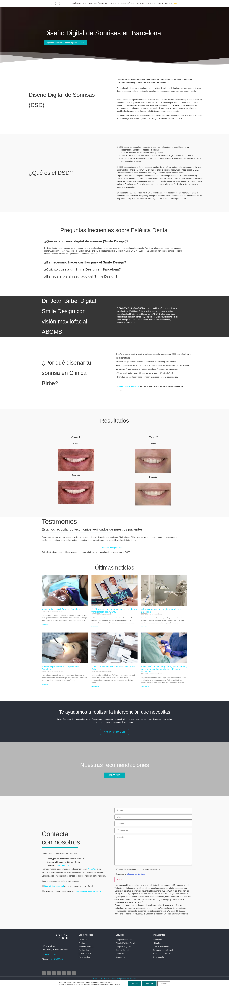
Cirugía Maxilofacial (79, 3)
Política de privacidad (112, 979)
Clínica (160, 3)
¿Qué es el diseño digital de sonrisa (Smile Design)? (86, 241)
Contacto (169, 3)
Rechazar (149, 983)
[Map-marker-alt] (64, 973)
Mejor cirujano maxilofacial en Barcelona (61, 609)
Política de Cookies (128, 979)
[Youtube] (59, 973)
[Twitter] (54, 973)
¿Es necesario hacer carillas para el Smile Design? (85, 262)
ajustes (117, 985)
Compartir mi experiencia (111, 548)
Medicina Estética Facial (146, 3)
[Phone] (69, 973)
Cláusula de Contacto (136, 874)
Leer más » (45, 624)
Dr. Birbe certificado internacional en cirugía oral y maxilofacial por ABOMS (114, 610)
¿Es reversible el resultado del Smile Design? (80, 276)
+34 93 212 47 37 (63, 866)
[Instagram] (44, 973)
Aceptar (135, 983)
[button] (114, 241)
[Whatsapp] (74, 973)
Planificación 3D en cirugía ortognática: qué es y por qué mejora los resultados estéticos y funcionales (164, 669)
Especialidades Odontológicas (122, 3)
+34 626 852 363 (56, 959)
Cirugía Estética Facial (98, 3)
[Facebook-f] (49, 973)
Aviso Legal (97, 979)
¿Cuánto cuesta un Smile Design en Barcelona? (82, 269)
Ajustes (164, 983)
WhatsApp (92, 869)
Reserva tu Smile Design (128, 386)
